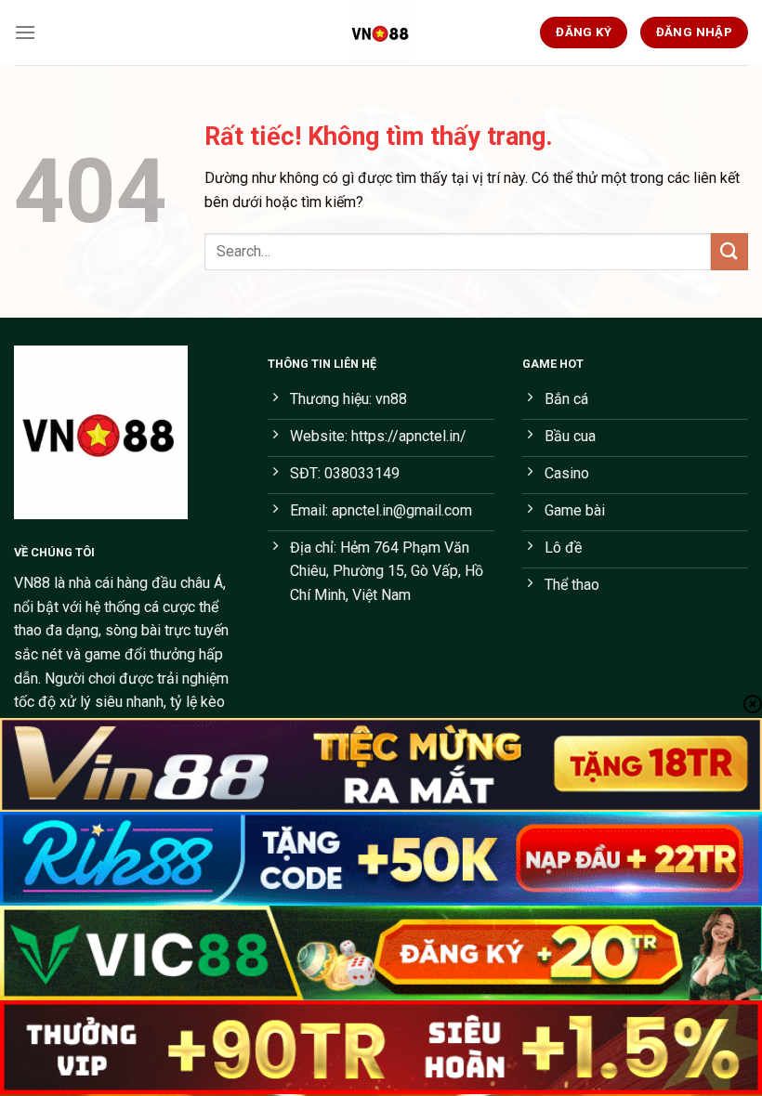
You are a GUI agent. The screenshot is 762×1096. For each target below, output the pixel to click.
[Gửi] (729, 251)
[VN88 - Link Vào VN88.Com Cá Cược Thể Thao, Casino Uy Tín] (381, 32)
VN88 (32, 583)
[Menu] (25, 32)
